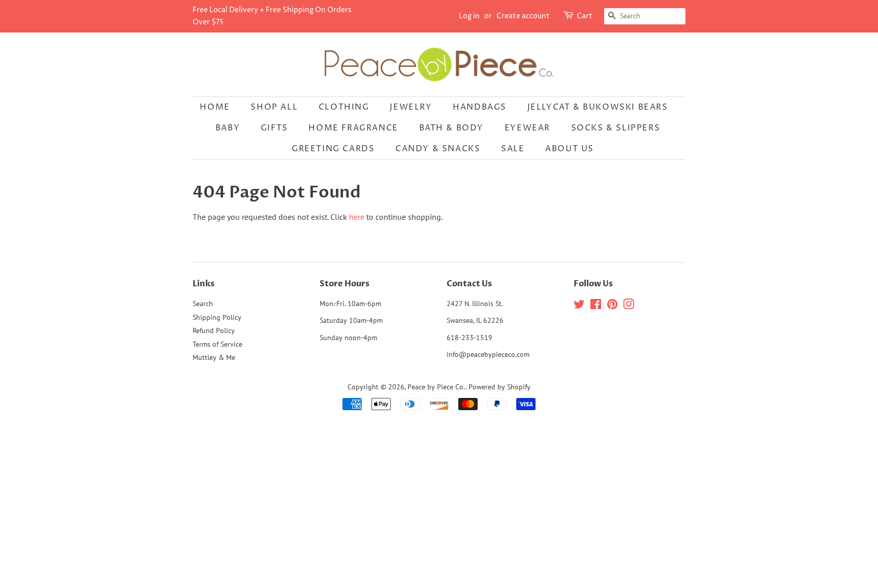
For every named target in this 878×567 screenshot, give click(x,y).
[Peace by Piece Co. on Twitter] (579, 306)
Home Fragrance (353, 128)
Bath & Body (451, 128)
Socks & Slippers (616, 128)
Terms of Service (217, 344)
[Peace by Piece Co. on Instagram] (628, 306)
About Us (569, 148)
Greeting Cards (333, 148)
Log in (469, 16)
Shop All (274, 107)
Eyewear (527, 128)
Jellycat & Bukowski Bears (597, 107)
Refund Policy (214, 330)
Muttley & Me (214, 357)
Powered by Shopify (499, 386)
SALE (512, 148)
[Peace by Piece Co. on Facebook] (596, 306)
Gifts (274, 128)
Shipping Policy (217, 317)
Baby (227, 128)
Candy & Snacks (437, 148)
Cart (584, 16)
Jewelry (411, 107)
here (356, 217)
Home (215, 107)
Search (203, 303)
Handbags (480, 107)
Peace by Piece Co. (436, 386)
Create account (523, 16)
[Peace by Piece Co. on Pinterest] (612, 306)
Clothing (344, 107)
